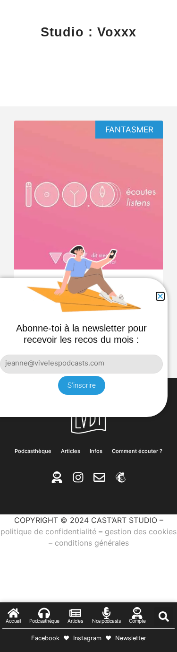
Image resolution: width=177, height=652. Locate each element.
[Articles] (75, 613)
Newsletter (130, 638)
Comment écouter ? (137, 451)
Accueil (13, 621)
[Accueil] (13, 613)
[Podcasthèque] (44, 613)
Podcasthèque (33, 451)
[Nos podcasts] (106, 613)
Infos (96, 451)
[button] (163, 616)
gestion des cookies (141, 531)
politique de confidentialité (48, 531)
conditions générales (92, 543)
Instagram (87, 638)
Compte (137, 621)
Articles (70, 451)
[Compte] (137, 613)
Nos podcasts (106, 621)
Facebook (45, 638)
